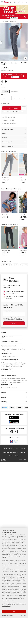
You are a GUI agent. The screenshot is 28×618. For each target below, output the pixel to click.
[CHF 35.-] (9, 237)
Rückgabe (5, 138)
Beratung (4, 401)
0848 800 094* (6, 353)
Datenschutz (22, 448)
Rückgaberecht (14, 452)
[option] (2, 81)
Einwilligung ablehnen (7, 615)
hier (7, 554)
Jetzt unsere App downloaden (14, 414)
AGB (17, 448)
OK (14, 611)
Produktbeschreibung (8, 129)
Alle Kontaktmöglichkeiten (11, 341)
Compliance (22, 452)
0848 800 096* (6, 385)
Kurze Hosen (6, 265)
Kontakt (3, 332)
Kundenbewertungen (8, 146)
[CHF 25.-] (9, 202)
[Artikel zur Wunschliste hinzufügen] (24, 108)
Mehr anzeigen (19, 319)
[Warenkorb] (26, 2)
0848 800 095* (6, 369)
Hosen (6, 21)
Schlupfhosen (13, 21)
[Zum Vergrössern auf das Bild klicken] (25, 58)
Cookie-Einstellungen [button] (14, 455)
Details (4, 133)
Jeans (16, 265)
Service (3, 397)
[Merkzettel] (22, 2)
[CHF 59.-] (9, 164)
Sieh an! (3, 392)
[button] (2, 2)
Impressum (6, 452)
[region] (14, 573)
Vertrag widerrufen (8, 448)
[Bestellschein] (18, 2)
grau (2, 84)
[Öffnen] (25, 16)
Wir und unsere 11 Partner (8, 535)
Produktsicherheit (7, 142)
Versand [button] (11, 70)
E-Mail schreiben (7, 337)
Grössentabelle (6, 103)
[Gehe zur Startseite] (6, 2)
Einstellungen (23, 615)
